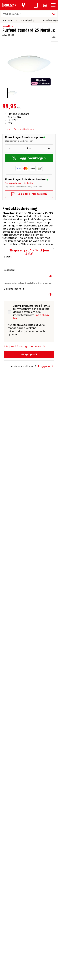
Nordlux (7, 26)
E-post (7, 256)
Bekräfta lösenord (14, 288)
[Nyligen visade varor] (54, 37)
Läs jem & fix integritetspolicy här (25, 346)
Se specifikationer (24, 129)
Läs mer (6, 129)
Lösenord (9, 270)
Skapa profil (29, 354)
